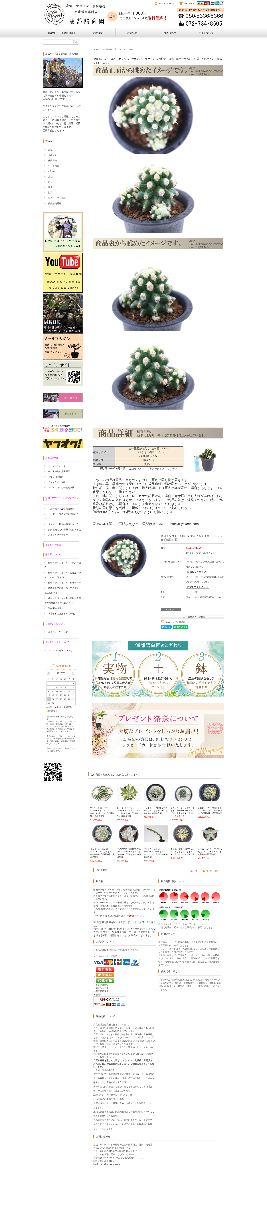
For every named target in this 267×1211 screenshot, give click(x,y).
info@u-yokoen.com (184, 524)
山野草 (51, 171)
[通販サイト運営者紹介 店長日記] (63, 86)
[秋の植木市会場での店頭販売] (63, 417)
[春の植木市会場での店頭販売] (63, 401)
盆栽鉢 (51, 176)
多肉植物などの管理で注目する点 (64, 529)
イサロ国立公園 (55, 477)
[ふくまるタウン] (63, 431)
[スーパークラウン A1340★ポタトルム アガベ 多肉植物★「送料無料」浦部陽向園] (129, 799)
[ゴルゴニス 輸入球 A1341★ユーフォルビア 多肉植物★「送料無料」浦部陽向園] (102, 840)
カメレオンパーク (57, 466)
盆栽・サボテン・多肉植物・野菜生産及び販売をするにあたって (62, 600)
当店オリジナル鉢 (57, 198)
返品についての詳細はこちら (178, 622)
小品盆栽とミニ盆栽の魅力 (61, 509)
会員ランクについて (55, 624)
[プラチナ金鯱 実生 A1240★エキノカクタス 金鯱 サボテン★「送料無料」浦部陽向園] (102, 799)
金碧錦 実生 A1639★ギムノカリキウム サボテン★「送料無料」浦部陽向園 (210, 810)
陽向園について (53, 554)
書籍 (50, 187)
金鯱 (131, 49)
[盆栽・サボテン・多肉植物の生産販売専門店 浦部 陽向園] (74, 24)
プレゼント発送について (57, 642)
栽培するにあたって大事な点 (62, 613)
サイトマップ (206, 33)
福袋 (50, 192)
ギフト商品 (53, 165)
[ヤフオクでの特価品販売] (63, 446)
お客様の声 (169, 33)
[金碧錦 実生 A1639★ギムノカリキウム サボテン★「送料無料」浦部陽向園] (210, 799)
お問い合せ (133, 33)
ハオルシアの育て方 (58, 535)
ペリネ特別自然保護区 (59, 471)
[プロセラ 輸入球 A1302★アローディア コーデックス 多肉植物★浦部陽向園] (156, 840)
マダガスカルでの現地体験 (61, 487)
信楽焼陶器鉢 (54, 203)
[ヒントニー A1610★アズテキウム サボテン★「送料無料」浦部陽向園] (156, 799)
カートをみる (188, 4)
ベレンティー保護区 (58, 482)
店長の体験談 (51, 457)
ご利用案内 (97, 33)
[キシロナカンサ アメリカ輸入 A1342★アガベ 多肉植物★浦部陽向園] (210, 840)
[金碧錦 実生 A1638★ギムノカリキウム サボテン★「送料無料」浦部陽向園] (183, 840)
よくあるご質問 (53, 545)
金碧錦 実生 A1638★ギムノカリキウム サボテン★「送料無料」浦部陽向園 (183, 851)
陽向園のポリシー (57, 608)
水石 (50, 182)
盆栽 (50, 149)
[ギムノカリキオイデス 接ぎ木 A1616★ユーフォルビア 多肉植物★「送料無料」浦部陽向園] (183, 799)
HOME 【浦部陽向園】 (61, 33)
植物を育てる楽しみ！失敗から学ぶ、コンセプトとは (62, 575)
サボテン (121, 49)
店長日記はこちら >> (54, 130)
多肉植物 (52, 160)
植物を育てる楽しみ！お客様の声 (64, 583)
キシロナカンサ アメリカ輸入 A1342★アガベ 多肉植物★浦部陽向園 (210, 851)
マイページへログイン (167, 4)
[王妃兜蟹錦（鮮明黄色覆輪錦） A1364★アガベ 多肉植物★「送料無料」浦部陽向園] (129, 840)
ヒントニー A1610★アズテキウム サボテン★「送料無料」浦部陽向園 (156, 810)
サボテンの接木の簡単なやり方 (63, 524)
